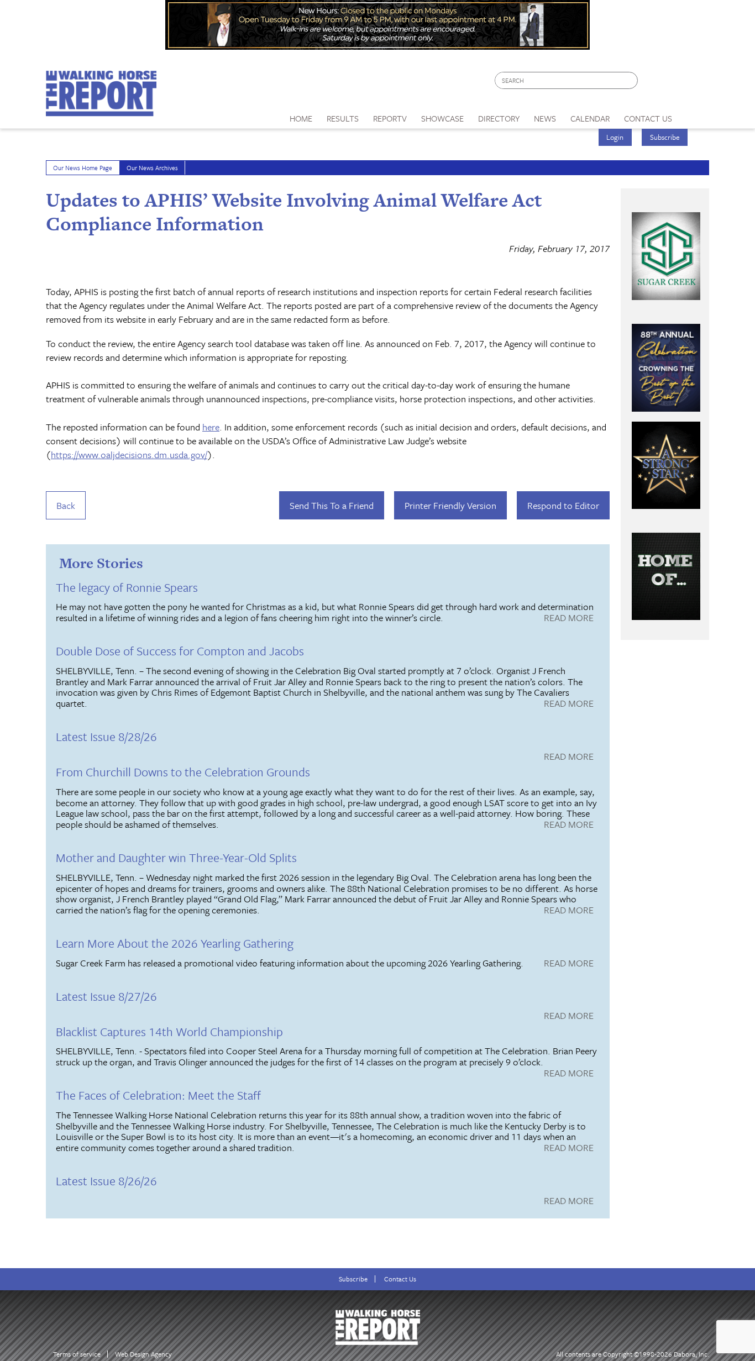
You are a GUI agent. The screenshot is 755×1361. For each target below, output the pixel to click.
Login (614, 137)
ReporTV (390, 118)
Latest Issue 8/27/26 (106, 996)
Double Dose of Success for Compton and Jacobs (180, 650)
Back (65, 505)
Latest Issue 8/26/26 (106, 1180)
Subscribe (665, 137)
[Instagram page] (694, 83)
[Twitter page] (673, 83)
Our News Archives (152, 167)
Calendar (590, 118)
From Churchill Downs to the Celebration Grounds (183, 771)
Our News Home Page (82, 167)
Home (301, 118)
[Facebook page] (652, 83)
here (210, 427)
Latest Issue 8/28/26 (106, 736)
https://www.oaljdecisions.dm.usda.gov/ (129, 454)
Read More (569, 618)
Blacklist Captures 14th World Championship (169, 1031)
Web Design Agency (143, 1354)
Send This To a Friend (332, 505)
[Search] (630, 80)
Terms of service (77, 1354)
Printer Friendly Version (450, 505)
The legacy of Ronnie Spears (127, 587)
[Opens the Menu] (694, 115)
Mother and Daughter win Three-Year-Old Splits (176, 857)
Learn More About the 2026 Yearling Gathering (174, 943)
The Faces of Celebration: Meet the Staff (158, 1094)
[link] (301, 115)
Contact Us (400, 1279)
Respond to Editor (563, 505)
